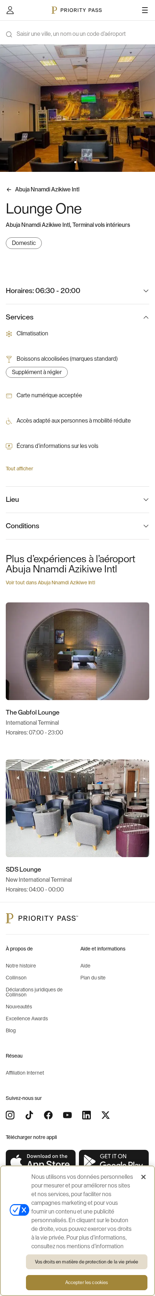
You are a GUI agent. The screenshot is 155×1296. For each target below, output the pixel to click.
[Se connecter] (10, 10)
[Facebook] (48, 1115)
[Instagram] (10, 1115)
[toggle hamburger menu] (145, 10)
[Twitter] (105, 1115)
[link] (41, 1162)
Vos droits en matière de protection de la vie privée (86, 1261)
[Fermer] (143, 1177)
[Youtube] (67, 1115)
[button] (75, 162)
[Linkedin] (86, 1115)
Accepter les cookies (86, 1282)
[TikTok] (29, 1115)
